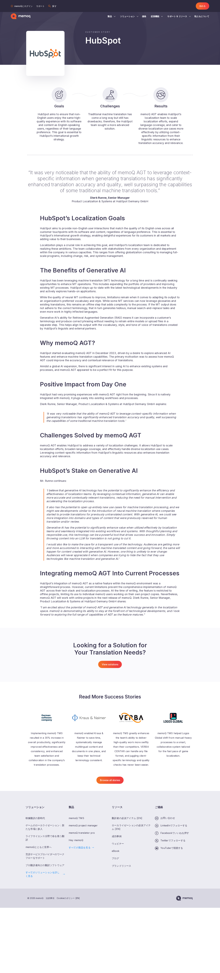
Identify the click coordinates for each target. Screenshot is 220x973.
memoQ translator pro (82, 832)
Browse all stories (110, 780)
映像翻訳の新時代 (35, 818)
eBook (115, 850)
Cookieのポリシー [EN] (68, 898)
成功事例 (117, 836)
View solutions (110, 664)
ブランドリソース (121, 865)
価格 (144, 16)
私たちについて (201, 16)
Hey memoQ (76, 840)
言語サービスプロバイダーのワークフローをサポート (45, 856)
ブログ (115, 858)
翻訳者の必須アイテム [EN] (127, 818)
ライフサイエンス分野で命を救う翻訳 (45, 838)
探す (54, 6)
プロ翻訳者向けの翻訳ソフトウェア (45, 865)
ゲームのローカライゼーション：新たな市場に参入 (45, 827)
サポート (40, 6)
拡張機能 (155, 16)
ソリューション (127, 16)
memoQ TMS (76, 818)
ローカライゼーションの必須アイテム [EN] (131, 827)
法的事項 (50, 898)
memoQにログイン (23, 6)
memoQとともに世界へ (38, 847)
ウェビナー (118, 843)
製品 (110, 16)
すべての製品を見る (80, 847)
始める (202, 6)
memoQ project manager (83, 825)
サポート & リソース (177, 16)
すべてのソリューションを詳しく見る (43, 874)
